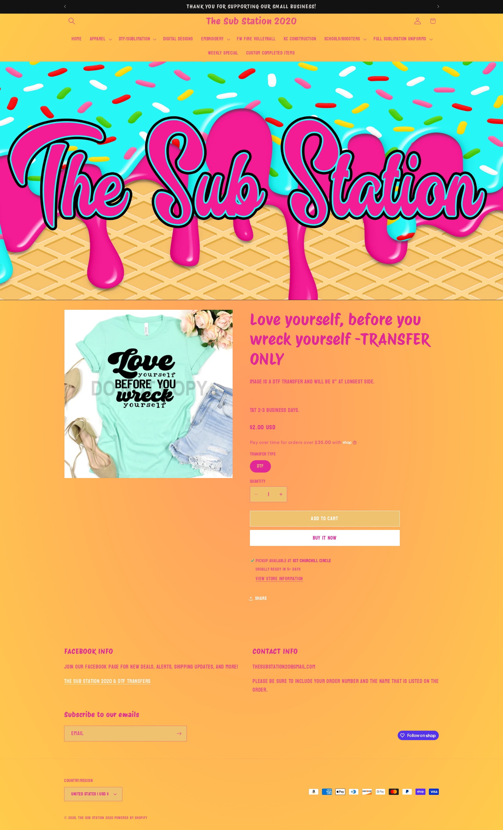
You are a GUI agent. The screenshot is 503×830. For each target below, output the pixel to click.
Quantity (258, 481)
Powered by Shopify (130, 817)
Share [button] (261, 598)
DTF (260, 466)
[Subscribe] (179, 734)
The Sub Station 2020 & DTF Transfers (107, 681)
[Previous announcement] (65, 6)
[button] (71, 21)
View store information (279, 578)
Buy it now (325, 538)
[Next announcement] (438, 6)
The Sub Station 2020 (95, 817)
